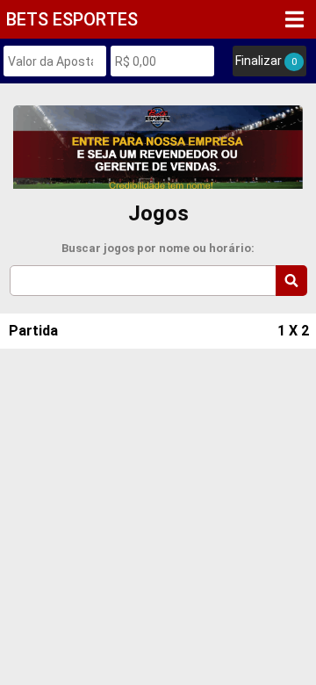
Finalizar (266, 61)
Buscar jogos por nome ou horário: (158, 248)
